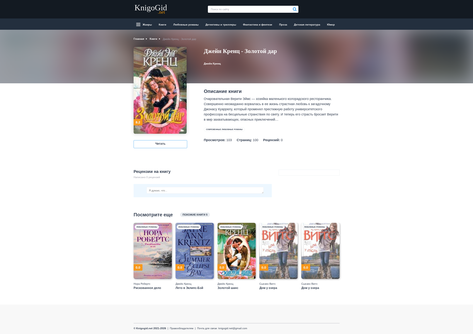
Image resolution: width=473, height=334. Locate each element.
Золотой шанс (227, 287)
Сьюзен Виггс (267, 283)
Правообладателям (181, 328)
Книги (162, 24)
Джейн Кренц (212, 63)
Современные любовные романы (224, 129)
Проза (283, 24)
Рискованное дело (147, 287)
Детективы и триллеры (220, 24)
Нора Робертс (142, 283)
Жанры (147, 24)
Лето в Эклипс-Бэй (189, 287)
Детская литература (307, 24)
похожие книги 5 (195, 214)
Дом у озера (268, 287)
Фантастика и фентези (257, 24)
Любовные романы (186, 24)
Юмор (331, 24)
